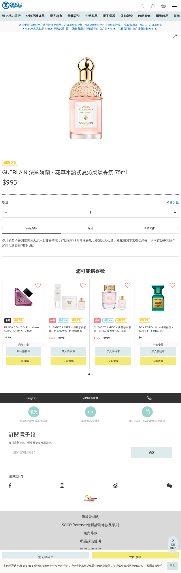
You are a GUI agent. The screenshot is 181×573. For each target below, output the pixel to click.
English (31, 398)
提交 (152, 452)
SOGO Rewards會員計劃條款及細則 (90, 525)
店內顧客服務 (90, 398)
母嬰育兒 (74, 16)
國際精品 (162, 16)
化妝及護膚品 (35, 16)
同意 (172, 565)
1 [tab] (89, 374)
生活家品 (91, 16)
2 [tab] (92, 374)
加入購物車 (46, 557)
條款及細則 (90, 516)
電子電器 (109, 16)
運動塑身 (127, 16)
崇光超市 (56, 16)
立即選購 (135, 557)
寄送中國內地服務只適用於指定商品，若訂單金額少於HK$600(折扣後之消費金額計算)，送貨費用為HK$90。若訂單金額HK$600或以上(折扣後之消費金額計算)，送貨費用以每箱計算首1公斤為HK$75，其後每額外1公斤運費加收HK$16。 (90, 26)
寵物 (176, 16)
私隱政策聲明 (154, 565)
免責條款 (90, 533)
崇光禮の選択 (11, 16)
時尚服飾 (144, 16)
